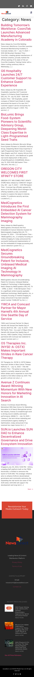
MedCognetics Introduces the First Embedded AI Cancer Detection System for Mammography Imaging (16, 212)
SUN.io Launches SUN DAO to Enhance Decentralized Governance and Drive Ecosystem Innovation (17, 436)
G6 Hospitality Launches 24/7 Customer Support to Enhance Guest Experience (16, 78)
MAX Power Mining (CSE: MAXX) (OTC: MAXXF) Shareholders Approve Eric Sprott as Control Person (22, 611)
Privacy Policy (17, 562)
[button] (31, 12)
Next (30, 489)
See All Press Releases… (13, 655)
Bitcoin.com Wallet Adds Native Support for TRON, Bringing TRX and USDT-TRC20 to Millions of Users (22, 629)
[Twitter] (16, 674)
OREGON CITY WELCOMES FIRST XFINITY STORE (14, 172)
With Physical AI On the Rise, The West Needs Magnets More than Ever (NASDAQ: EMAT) (22, 645)
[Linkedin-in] (18, 674)
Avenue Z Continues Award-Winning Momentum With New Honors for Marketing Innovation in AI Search (16, 391)
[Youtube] (20, 674)
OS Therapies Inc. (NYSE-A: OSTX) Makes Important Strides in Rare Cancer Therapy (17, 350)
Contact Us (17, 587)
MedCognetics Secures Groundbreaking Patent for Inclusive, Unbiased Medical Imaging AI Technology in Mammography (15, 262)
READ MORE (19, 618)
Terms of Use (17, 566)
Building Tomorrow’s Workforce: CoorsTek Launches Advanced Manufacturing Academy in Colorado (16, 32)
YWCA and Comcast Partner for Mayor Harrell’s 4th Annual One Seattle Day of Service (15, 311)
